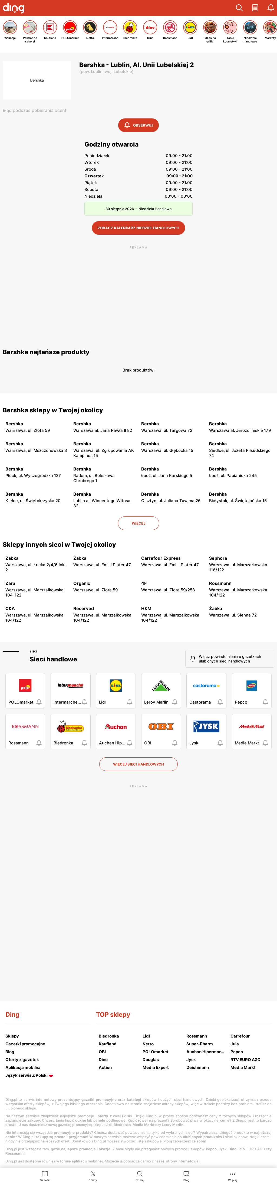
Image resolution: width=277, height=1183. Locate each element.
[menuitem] (45, 1176)
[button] (239, 8)
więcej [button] (138, 523)
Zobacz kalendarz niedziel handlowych (138, 228)
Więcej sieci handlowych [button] (138, 764)
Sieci (33, 651)
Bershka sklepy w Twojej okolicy (53, 410)
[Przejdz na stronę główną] (15, 9)
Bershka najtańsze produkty (46, 352)
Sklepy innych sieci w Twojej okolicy (59, 544)
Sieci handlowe (53, 659)
